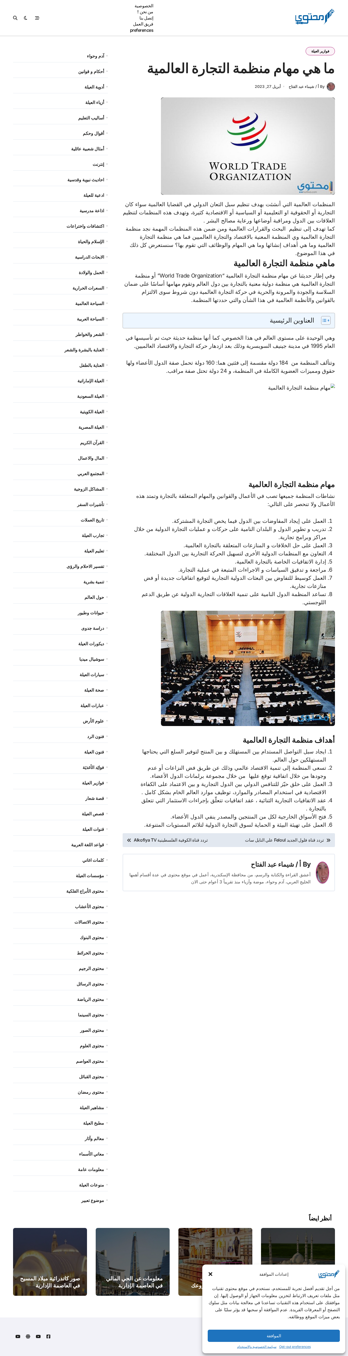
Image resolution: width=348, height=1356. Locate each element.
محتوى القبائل (91, 1076)
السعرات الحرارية (88, 288)
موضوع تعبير (92, 1200)
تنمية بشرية (93, 581)
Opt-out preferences (295, 1347)
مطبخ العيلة (93, 1123)
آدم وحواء (95, 56)
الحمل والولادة (91, 272)
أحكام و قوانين (91, 71)
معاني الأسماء (91, 1154)
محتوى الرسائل (90, 983)
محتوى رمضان (91, 1092)
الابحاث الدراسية (89, 257)
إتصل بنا (146, 18)
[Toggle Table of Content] (323, 320)
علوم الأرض (93, 721)
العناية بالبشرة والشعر (84, 349)
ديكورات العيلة (91, 643)
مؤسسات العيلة (90, 875)
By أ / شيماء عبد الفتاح (307, 86)
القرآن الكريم (92, 442)
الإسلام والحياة (91, 241)
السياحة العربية (90, 319)
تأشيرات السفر (90, 504)
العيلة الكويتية (92, 411)
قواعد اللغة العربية (87, 844)
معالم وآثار (94, 1138)
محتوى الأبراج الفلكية (85, 891)
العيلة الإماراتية (90, 380)
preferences (142, 30)
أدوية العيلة (94, 87)
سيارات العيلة (92, 674)
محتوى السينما (91, 1014)
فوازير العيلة (320, 51)
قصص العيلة (93, 813)
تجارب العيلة (93, 535)
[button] (210, 1274)
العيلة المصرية (91, 427)
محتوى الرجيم (91, 968)
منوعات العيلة (91, 1185)
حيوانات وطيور (91, 612)
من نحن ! (145, 11)
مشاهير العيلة (92, 1107)
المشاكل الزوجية (89, 489)
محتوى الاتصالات (89, 922)
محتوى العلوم (92, 1045)
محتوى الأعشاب (89, 906)
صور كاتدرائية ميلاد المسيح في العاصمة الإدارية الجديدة (50, 1285)
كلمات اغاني (93, 860)
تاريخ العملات (92, 520)
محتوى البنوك (92, 937)
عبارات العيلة (92, 705)
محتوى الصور (92, 1030)
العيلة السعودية (90, 396)
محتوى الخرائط (90, 953)
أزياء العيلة (94, 102)
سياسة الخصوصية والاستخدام (256, 1347)
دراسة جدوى (92, 628)
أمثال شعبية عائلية (87, 148)
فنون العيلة (94, 752)
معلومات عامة (91, 1169)
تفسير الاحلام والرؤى (85, 566)
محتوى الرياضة (90, 999)
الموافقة (274, 1335)
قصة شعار (94, 798)
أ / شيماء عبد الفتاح (276, 864)
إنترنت (98, 164)
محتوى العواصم (90, 1061)
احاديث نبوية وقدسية (85, 179)
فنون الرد (95, 736)
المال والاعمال (91, 458)
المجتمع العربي (90, 473)
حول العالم (94, 597)
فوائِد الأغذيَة (93, 767)
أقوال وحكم (93, 133)
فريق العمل (143, 24)
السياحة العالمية (89, 303)
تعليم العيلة (94, 550)
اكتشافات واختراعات (85, 226)
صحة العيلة (94, 690)
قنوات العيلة (93, 829)
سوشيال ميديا (91, 659)
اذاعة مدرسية (92, 210)
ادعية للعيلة (93, 195)
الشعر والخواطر (90, 334)
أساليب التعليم (91, 117)
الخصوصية (144, 5)
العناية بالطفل (91, 365)
